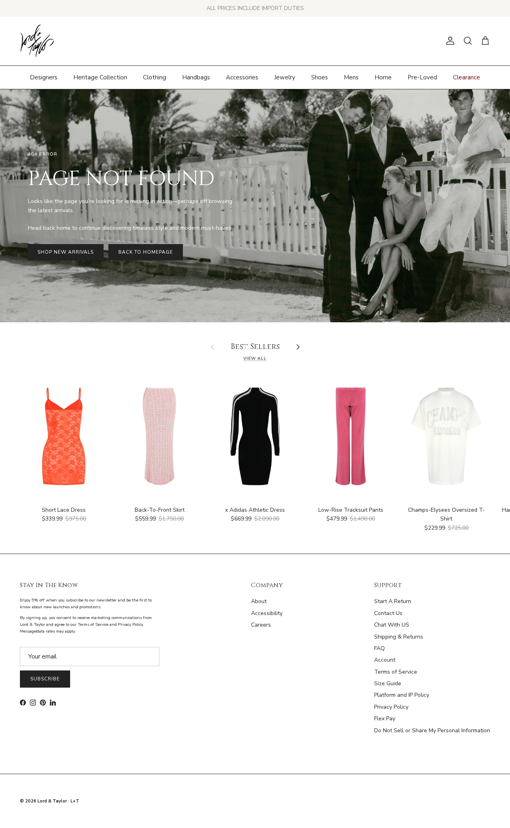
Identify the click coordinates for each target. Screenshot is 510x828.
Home (383, 77)
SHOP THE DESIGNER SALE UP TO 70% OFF (255, 8)
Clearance (466, 77)
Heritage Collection (100, 77)
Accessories (242, 77)
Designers (43, 77)
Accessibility (266, 613)
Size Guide (387, 683)
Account (384, 660)
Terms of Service (395, 672)
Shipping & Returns (398, 637)
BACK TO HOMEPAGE (145, 252)
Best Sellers (255, 347)
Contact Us (388, 613)
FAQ (379, 648)
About (259, 601)
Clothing (154, 77)
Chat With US (391, 625)
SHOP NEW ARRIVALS (65, 252)
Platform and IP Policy (401, 695)
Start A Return (392, 601)
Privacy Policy (391, 707)
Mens (351, 77)
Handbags (196, 77)
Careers (261, 625)
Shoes (319, 77)
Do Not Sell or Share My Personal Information (432, 730)
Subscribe (45, 679)
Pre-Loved (422, 77)
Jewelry (284, 77)
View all (255, 358)
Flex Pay (384, 718)
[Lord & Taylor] (37, 41)
